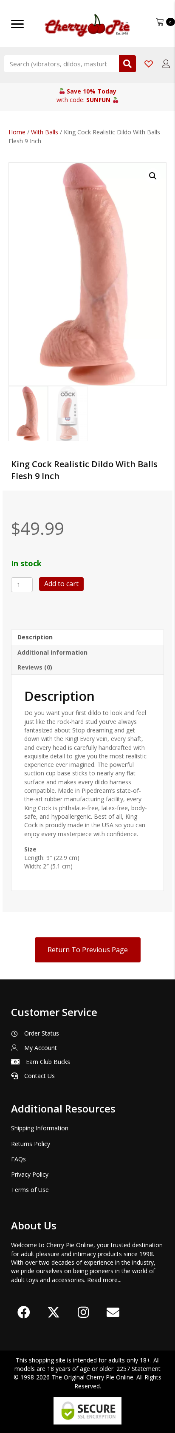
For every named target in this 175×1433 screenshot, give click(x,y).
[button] (153, 176)
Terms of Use (30, 1190)
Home (16, 132)
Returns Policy (30, 1144)
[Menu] (17, 24)
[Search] (127, 63)
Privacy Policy (29, 1174)
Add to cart (61, 583)
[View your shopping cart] (161, 21)
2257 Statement (138, 1369)
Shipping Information (39, 1128)
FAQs (18, 1159)
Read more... (104, 1280)
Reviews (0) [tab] (34, 667)
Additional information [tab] (52, 652)
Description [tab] (35, 637)
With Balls (44, 132)
